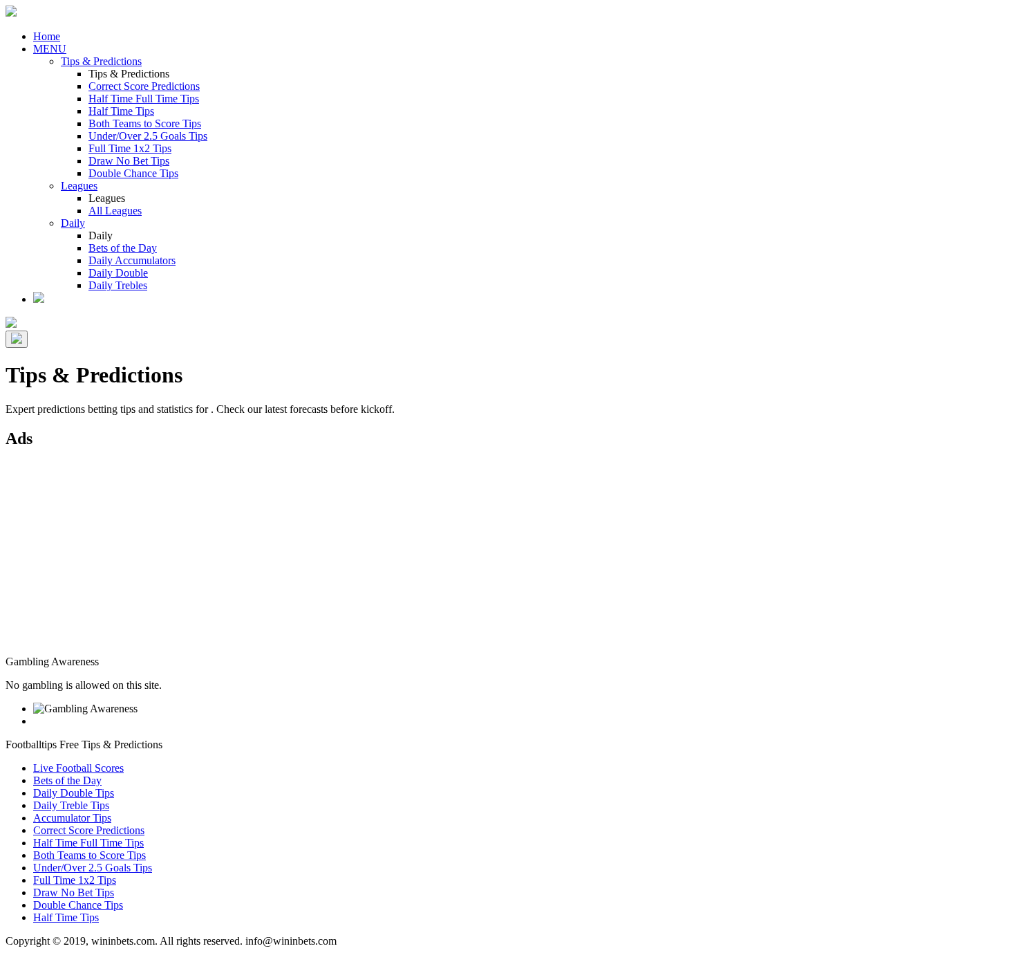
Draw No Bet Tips (128, 161)
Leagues (79, 186)
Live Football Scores (78, 768)
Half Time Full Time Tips (143, 98)
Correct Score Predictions (144, 86)
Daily (73, 223)
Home (46, 36)
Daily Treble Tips (71, 805)
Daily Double (118, 273)
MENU (49, 49)
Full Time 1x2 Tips (129, 148)
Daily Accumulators (132, 260)
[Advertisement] (420, 559)
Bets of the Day (122, 248)
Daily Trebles (117, 285)
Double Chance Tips (133, 173)
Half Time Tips (121, 111)
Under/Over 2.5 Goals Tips (147, 136)
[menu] (17, 339)
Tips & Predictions (101, 61)
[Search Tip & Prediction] (38, 299)
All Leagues (115, 210)
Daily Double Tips (73, 793)
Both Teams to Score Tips (144, 123)
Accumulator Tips (72, 818)
